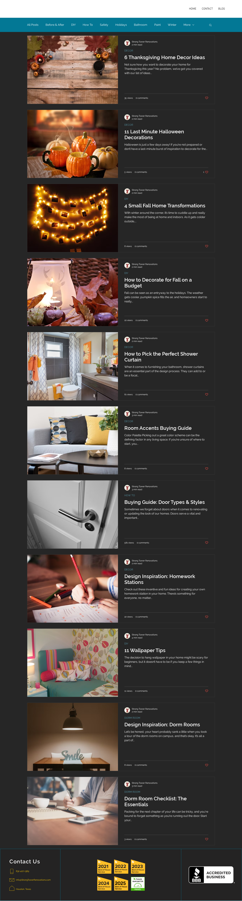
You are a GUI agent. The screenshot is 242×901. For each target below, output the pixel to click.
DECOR (128, 50)
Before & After (55, 24)
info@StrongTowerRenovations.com (33, 880)
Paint (157, 24)
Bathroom (140, 24)
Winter (172, 24)
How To (88, 24)
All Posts (32, 24)
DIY (73, 24)
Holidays (121, 24)
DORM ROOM (132, 717)
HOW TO (129, 495)
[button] (210, 25)
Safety (104, 24)
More (187, 24)
